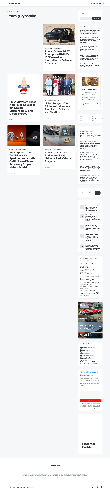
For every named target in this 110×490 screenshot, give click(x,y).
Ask (98, 193)
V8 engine (88, 295)
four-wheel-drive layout (90, 276)
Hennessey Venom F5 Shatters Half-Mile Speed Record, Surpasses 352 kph (92, 208)
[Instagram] (98, 487)
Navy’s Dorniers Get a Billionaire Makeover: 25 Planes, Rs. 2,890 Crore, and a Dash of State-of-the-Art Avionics (90, 168)
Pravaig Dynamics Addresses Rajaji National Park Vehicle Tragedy (58, 157)
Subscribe (90, 400)
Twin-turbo (82, 295)
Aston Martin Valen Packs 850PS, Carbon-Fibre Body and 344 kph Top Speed (89, 65)
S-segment (96, 286)
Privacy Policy (11, 487)
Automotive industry (86, 265)
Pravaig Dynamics (57, 48)
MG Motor (55, 99)
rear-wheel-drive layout (86, 286)
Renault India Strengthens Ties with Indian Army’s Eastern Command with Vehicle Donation (90, 146)
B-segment (82, 270)
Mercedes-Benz (49, 99)
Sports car (86, 288)
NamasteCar (14, 3)
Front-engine (87, 279)
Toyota (61, 100)
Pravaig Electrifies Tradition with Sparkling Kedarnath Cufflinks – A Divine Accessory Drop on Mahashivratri (22, 160)
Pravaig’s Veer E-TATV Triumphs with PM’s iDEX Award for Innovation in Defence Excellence (58, 57)
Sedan (81, 288)
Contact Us (58, 470)
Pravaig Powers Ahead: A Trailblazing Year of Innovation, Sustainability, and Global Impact (23, 107)
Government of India (86, 284)
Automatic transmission (88, 259)
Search (82, 13)
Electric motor (90, 270)
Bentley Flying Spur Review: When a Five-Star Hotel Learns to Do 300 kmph (92, 228)
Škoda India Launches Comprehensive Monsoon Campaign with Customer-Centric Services (92, 237)
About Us (50, 470)
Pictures (50, 48)
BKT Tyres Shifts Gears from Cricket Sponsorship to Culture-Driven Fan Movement (90, 135)
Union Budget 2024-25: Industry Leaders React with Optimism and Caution (58, 108)
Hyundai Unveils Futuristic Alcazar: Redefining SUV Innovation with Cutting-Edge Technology (89, 179)
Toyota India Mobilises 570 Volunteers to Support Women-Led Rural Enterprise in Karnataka (90, 49)
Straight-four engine (87, 290)
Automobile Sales (85, 261)
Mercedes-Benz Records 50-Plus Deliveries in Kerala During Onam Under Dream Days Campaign (90, 40)
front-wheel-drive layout (89, 282)
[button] (6, 3)
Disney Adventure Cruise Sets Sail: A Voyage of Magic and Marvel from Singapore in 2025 (92, 218)
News (46, 48)
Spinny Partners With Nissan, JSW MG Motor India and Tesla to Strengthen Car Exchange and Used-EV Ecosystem (89, 57)
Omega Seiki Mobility (66, 99)
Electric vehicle (83, 272)
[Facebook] (102, 487)
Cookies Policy (21, 487)
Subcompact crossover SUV (87, 293)
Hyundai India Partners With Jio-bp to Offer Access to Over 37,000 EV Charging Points (90, 32)
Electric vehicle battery (87, 274)
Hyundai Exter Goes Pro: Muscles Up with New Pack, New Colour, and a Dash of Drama (92, 247)
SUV (98, 293)
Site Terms (30, 487)
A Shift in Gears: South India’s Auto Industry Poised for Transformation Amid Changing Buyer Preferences (90, 157)
